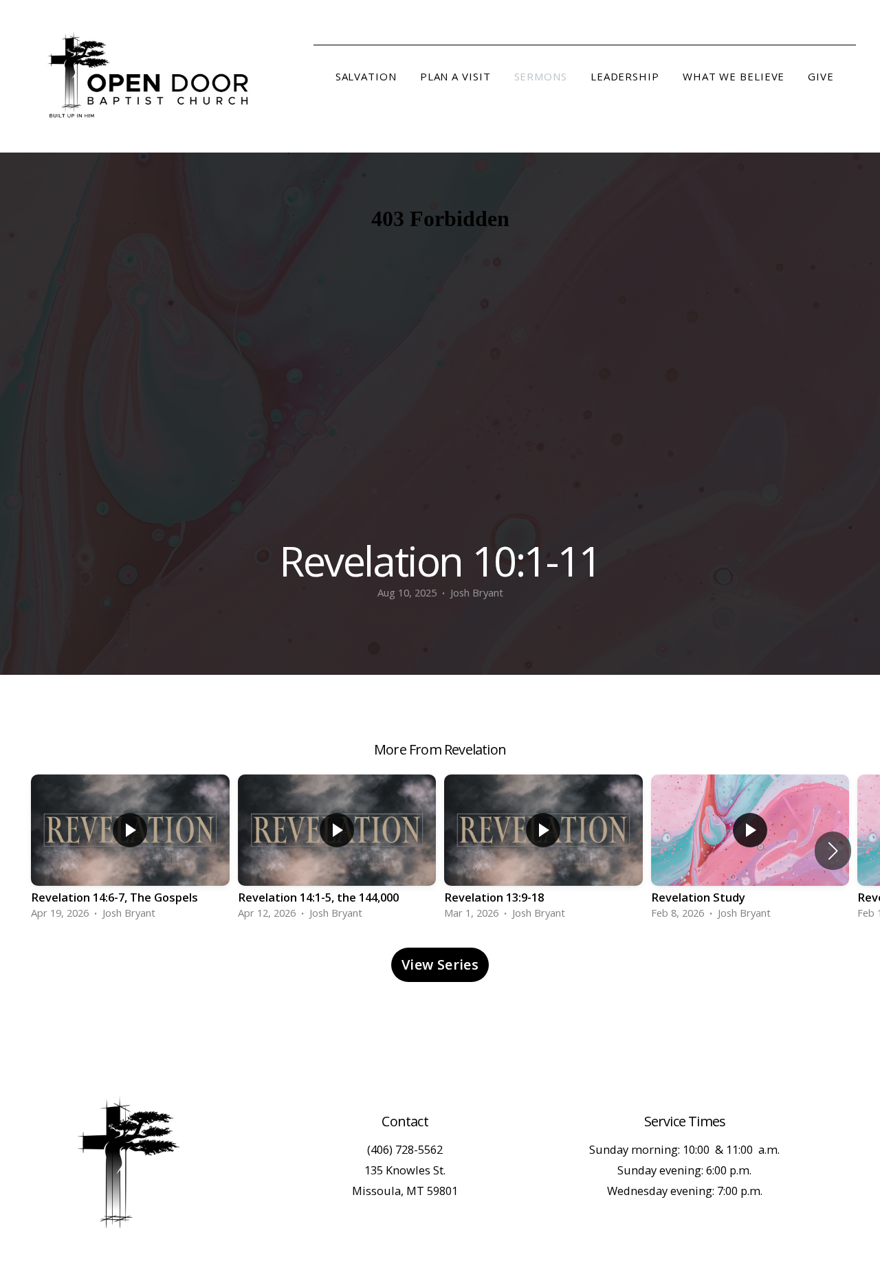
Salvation (366, 76)
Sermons (540, 76)
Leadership (625, 76)
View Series (440, 964)
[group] (130, 850)
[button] (833, 851)
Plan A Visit (455, 76)
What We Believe (734, 76)
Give (821, 76)
